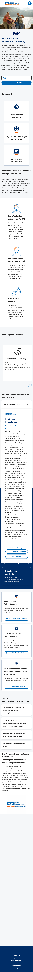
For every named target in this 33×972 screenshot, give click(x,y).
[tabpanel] (16, 362)
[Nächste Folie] (29, 385)
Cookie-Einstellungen (17, 548)
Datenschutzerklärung (12, 426)
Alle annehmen (16, 556)
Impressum (16, 953)
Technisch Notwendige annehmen (16, 551)
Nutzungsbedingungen (16, 958)
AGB (16, 963)
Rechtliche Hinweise (16, 960)
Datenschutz (16, 955)
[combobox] (16, 78)
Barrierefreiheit (16, 965)
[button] (16, 404)
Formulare (16, 968)
